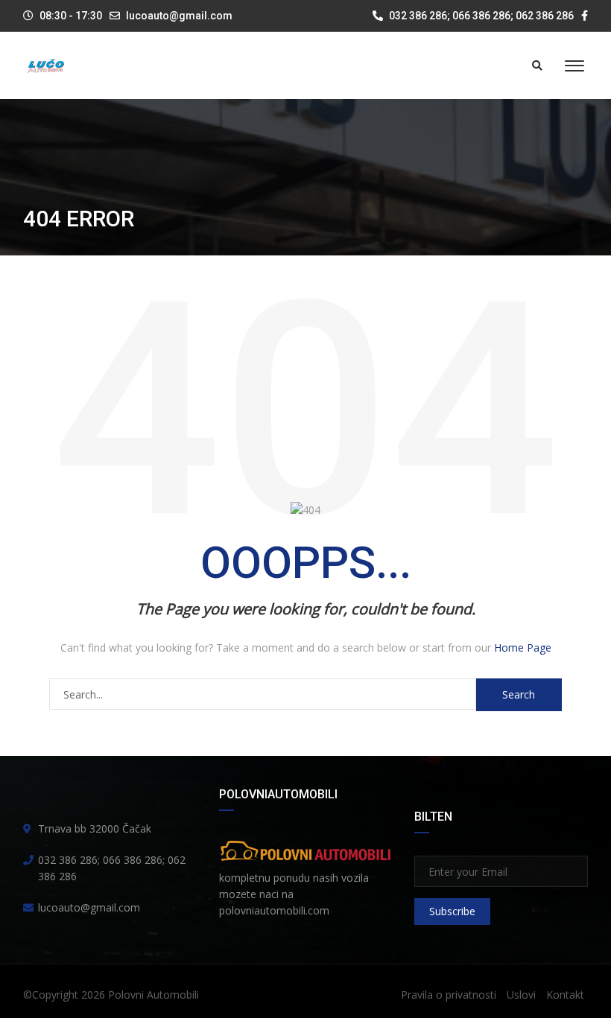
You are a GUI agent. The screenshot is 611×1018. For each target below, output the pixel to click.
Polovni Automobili (153, 994)
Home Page (522, 647)
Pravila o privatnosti (448, 994)
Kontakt (565, 994)
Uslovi (521, 994)
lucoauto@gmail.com (179, 16)
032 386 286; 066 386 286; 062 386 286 (480, 16)
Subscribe (452, 911)
